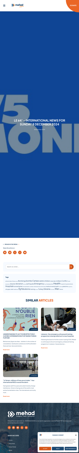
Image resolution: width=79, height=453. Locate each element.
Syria (21, 288)
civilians (58, 281)
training (32, 289)
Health (56, 283)
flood (45, 284)
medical (48, 286)
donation (19, 284)
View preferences (70, 448)
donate (73, 5)
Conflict (65, 281)
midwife (60, 286)
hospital (63, 284)
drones (24, 284)
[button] (76, 435)
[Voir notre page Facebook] (13, 427)
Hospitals (9, 286)
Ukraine (47, 289)
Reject (58, 448)
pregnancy (70, 286)
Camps (35, 281)
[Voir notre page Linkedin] (26, 427)
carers (41, 281)
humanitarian (18, 286)
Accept (45, 448)
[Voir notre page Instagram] (9, 427)
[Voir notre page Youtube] (17, 427)
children (47, 281)
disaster (12, 284)
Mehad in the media (11, 244)
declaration (7, 284)
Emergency (39, 284)
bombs (29, 281)
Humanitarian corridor (28, 286)
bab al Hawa (12, 281)
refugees (7, 289)
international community (39, 286)
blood (17, 281)
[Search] (72, 266)
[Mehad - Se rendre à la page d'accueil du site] (21, 414)
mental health (55, 286)
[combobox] (37, 266)
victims (53, 289)
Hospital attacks (69, 284)
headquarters (50, 284)
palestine (65, 286)
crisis (69, 281)
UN (51, 289)
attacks (7, 281)
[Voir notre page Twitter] (22, 427)
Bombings (22, 281)
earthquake (30, 284)
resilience (16, 289)
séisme (27, 289)
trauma (36, 289)
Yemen (61, 289)
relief (12, 289)
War (57, 288)
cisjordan (53, 281)
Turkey (40, 289)
